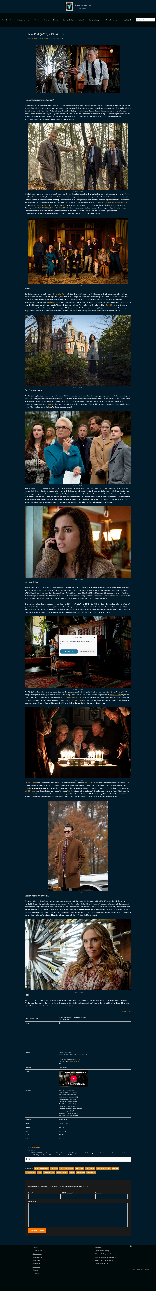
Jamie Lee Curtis (115, 695)
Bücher (56, 20)
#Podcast (35, 1270)
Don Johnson (90, 1168)
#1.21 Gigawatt (37, 1250)
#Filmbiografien (37, 1260)
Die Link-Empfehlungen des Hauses (106, 1257)
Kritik (39, 1172)
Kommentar (32, 1201)
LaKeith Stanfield (31, 791)
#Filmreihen (36, 1263)
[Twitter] (29, 1159)
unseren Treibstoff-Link (74, 1061)
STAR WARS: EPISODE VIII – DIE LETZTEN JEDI (52, 208)
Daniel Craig (110, 305)
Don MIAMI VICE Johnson (72, 697)
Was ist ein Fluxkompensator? (104, 1260)
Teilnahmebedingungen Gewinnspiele (106, 1254)
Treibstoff (127, 20)
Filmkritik (115, 1168)
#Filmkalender (37, 1254)
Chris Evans (78, 700)
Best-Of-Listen (68, 20)
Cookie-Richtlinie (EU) (102, 1263)
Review (72, 1172)
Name (30, 1193)
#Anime (35, 1247)
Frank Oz (70, 791)
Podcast (81, 20)
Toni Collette (88, 783)
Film (26, 38)
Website (98, 1193)
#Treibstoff (36, 1273)
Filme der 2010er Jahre (103, 1168)
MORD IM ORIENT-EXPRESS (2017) (114, 202)
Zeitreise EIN (69, 651)
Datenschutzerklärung (102, 1250)
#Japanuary (36, 1267)
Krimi (35, 38)
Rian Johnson (49, 404)
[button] (95, 638)
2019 (36, 1168)
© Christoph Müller (124, 1011)
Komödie (30, 38)
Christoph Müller (46, 38)
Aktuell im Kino (7, 20)
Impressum (98, 1247)
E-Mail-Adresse (67, 1193)
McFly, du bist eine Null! (87, 651)
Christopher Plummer (60, 294)
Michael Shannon (31, 783)
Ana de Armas (53, 302)
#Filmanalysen (37, 1257)
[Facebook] (26, 1159)
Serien (46, 20)
